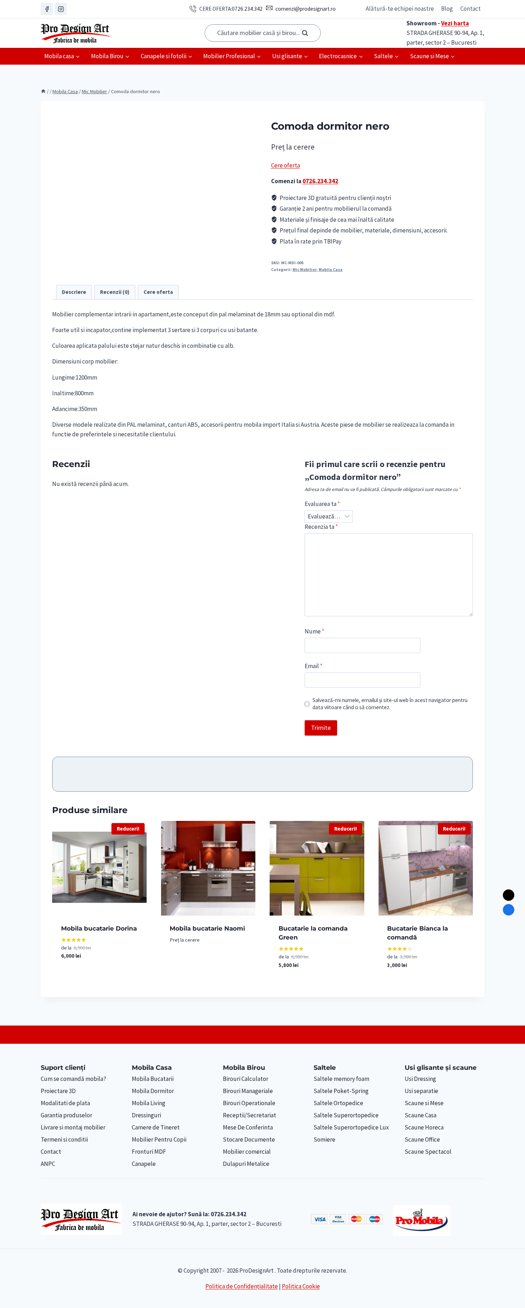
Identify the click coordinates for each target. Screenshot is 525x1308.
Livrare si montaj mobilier (73, 1127)
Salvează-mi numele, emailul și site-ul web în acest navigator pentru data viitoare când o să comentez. (390, 704)
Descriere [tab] (74, 292)
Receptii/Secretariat (249, 1115)
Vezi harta (455, 23)
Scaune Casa (420, 1115)
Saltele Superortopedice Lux (351, 1127)
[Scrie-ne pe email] (508, 895)
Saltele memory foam (341, 1079)
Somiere (324, 1139)
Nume (314, 631)
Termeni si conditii (64, 1139)
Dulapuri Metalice (246, 1164)
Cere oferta (285, 165)
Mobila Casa (330, 269)
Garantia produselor (66, 1115)
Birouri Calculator (245, 1079)
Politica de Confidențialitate (241, 1286)
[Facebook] (47, 9)
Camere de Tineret (156, 1127)
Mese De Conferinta (248, 1127)
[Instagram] (61, 9)
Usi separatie (421, 1091)
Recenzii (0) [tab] (114, 292)
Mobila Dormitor (153, 1091)
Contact (470, 8)
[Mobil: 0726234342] (508, 910)
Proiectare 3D (58, 1091)
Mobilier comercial (247, 1152)
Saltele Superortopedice (346, 1115)
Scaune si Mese (424, 1103)
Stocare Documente (249, 1139)
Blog (447, 8)
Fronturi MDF (149, 1152)
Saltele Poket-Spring (341, 1091)
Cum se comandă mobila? (73, 1079)
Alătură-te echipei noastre (400, 8)
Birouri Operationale (249, 1103)
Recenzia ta (321, 527)
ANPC (48, 1164)
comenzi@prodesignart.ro (305, 8)
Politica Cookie (301, 1286)
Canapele (144, 1164)
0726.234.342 (247, 8)
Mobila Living (148, 1103)
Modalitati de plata (65, 1103)
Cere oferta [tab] (158, 292)
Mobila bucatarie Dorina (99, 928)
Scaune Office (422, 1139)
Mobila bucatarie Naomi (207, 928)
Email (313, 666)
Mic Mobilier (304, 269)
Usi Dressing (420, 1079)
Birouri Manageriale (248, 1091)
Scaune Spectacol (428, 1152)
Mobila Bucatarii (153, 1079)
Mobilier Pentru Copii (159, 1139)
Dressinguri (146, 1115)
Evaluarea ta (322, 504)
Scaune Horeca (424, 1127)
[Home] (43, 91)
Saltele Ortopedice (338, 1103)
